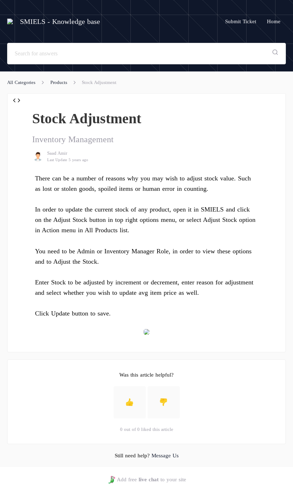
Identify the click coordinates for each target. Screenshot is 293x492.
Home (273, 21)
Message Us (165, 455)
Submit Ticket (240, 21)
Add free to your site (151, 479)
